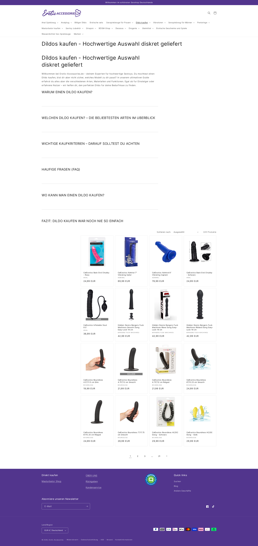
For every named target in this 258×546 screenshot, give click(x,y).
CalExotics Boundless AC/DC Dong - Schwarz (165, 433)
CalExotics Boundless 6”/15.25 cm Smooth (196, 381)
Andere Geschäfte (182, 491)
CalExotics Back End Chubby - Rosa (96, 274)
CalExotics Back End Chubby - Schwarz (199, 274)
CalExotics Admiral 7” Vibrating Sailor (127, 274)
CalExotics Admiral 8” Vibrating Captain (161, 274)
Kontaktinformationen (123, 540)
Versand (110, 540)
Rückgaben (92, 481)
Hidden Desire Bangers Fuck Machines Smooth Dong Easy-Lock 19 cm (131, 327)
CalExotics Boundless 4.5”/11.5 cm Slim (93, 381)
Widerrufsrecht (72, 540)
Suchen (177, 481)
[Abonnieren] (87, 506)
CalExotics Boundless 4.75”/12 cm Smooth (127, 381)
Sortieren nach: (164, 232)
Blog (176, 486)
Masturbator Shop (51, 481)
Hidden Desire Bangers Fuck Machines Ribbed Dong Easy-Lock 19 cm (200, 327)
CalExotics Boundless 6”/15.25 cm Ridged (93, 433)
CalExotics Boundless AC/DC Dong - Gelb (200, 433)
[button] (49, 22)
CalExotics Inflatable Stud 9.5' (95, 326)
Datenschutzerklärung (89, 540)
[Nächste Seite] (167, 456)
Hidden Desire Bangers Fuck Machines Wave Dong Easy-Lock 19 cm (165, 327)
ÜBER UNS (91, 475)
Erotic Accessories (56, 540)
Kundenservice (93, 487)
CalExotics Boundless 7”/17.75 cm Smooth (131, 433)
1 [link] (130, 456)
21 (159, 456)
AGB (102, 540)
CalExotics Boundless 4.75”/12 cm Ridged (162, 381)
